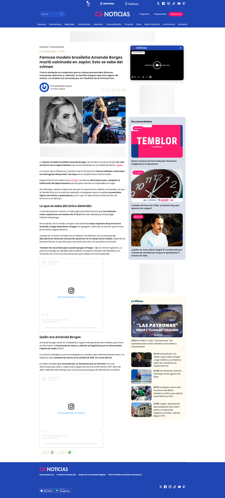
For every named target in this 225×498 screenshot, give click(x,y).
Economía (98, 24)
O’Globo (74, 180)
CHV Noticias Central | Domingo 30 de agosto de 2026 (168, 373)
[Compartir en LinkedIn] (118, 90)
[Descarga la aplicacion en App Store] (63, 490)
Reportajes (70, 24)
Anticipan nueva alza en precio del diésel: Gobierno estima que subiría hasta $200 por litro (168, 392)
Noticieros (182, 24)
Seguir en (46, 452)
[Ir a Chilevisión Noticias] (112, 14)
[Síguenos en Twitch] (184, 3)
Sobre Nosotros (46, 474)
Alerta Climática (152, 24)
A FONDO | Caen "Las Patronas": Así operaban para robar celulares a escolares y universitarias (154, 343)
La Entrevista (169, 24)
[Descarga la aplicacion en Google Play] (46, 490)
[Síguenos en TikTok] (173, 3)
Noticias (43, 47)
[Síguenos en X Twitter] (158, 3)
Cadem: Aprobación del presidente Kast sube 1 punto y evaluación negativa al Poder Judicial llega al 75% (167, 409)
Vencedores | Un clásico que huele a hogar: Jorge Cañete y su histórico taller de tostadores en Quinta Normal (167, 359)
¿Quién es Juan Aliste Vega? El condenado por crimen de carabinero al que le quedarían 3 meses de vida (156, 252)
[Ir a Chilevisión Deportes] (107, 3)
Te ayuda (128, 24)
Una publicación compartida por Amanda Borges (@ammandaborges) (71, 328)
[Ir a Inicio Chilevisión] (131, 3)
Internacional (55, 24)
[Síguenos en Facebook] (163, 3)
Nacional (42, 24)
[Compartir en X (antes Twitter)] (113, 90)
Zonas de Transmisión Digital (92, 474)
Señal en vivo (176, 14)
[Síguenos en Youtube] (179, 3)
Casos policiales (113, 24)
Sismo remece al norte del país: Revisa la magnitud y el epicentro (154, 162)
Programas (144, 14)
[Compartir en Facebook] (103, 90)
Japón (119, 165)
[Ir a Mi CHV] (88, 3)
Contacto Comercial (66, 474)
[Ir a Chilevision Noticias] (112, 469)
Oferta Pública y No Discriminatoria (125, 474)
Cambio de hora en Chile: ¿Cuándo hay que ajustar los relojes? (155, 207)
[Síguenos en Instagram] (168, 3)
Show (138, 24)
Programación (160, 14)
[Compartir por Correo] (124, 90)
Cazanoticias (84, 24)
